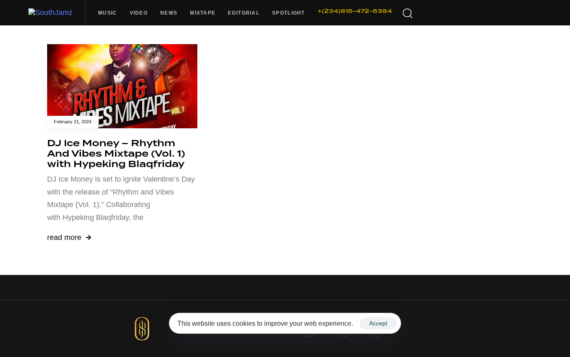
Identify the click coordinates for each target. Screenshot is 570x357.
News (168, 13)
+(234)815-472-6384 (355, 11)
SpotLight (288, 13)
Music (107, 13)
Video (139, 13)
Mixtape (202, 13)
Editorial (244, 13)
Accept (378, 323)
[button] (407, 13)
